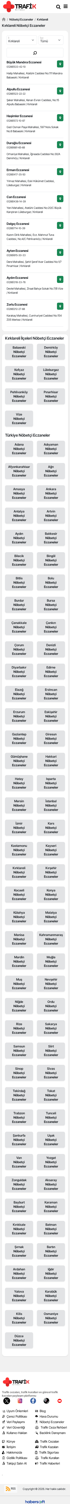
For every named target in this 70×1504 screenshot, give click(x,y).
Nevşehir (51, 983)
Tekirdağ (19, 1095)
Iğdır (51, 1273)
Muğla (51, 961)
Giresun (51, 738)
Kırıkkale (19, 1229)
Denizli (51, 649)
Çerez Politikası (17, 1416)
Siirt (51, 1050)
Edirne (51, 671)
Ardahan (19, 1273)
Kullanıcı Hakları (17, 1433)
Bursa (51, 605)
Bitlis (19, 582)
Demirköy (51, 351)
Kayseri (51, 850)
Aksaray (51, 1184)
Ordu (51, 1006)
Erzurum (19, 716)
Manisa (19, 939)
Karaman (51, 1206)
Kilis (19, 1318)
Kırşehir (51, 872)
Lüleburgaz (51, 374)
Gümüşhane (19, 761)
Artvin (51, 515)
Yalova (19, 1296)
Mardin (19, 961)
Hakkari (51, 761)
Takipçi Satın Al (17, 1463)
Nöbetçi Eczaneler (20, 19)
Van (19, 1162)
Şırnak (19, 1251)
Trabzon (19, 1117)
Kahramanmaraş (51, 939)
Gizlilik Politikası (17, 1458)
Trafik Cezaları (49, 1441)
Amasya (19, 493)
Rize (19, 1028)
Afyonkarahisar (19, 471)
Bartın (51, 1251)
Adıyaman (51, 448)
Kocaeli (19, 894)
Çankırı (51, 627)
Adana (19, 448)
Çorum (19, 649)
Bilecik (19, 560)
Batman (51, 1229)
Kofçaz (19, 374)
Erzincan (51, 694)
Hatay (19, 783)
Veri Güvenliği (16, 1427)
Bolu (51, 582)
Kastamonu (19, 850)
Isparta (51, 783)
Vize (19, 418)
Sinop (19, 1073)
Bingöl (51, 560)
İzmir (19, 827)
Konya (51, 894)
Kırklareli (41, 19)
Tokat (51, 1095)
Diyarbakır (19, 671)
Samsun (19, 1050)
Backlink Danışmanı (53, 1433)
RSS (13, 1488)
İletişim (11, 1447)
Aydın (19, 538)
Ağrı (51, 471)
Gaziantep (19, 738)
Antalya (19, 515)
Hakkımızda (14, 1452)
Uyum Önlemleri (17, 1411)
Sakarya (51, 1028)
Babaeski (19, 351)
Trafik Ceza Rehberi (54, 1427)
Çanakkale (19, 627)
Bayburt (19, 1206)
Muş (19, 983)
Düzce (19, 1340)
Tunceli (51, 1117)
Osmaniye (51, 1318)
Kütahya (19, 917)
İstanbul (51, 805)
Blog (43, 1411)
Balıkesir (51, 538)
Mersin (19, 805)
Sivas (51, 1073)
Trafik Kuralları (50, 1458)
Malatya (51, 917)
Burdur (19, 605)
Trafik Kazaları (49, 1447)
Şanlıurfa (19, 1139)
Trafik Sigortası (49, 1452)
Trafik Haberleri (50, 1463)
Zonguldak (19, 1184)
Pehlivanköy (19, 396)
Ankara (51, 493)
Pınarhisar (51, 396)
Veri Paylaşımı (16, 1422)
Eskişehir (51, 716)
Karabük (51, 1296)
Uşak (51, 1139)
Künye (11, 1441)
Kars (51, 827)
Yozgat (51, 1162)
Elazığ (19, 694)
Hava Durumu (49, 1416)
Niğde (19, 1006)
